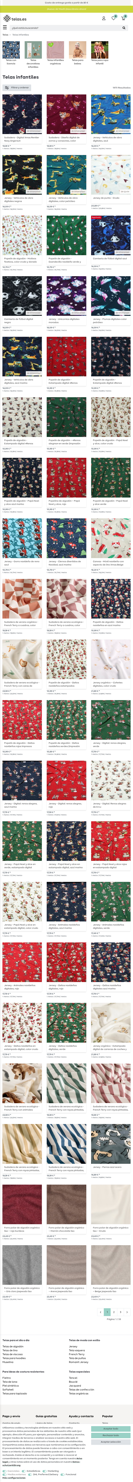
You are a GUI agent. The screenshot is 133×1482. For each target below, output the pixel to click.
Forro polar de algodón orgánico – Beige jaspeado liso (110, 1290)
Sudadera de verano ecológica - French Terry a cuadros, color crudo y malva (66, 624)
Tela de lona (9, 1382)
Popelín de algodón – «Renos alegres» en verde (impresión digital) (64, 442)
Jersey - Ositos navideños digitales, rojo (63, 987)
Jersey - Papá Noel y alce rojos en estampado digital (110, 866)
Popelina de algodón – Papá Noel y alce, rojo (64, 502)
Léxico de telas (44, 1423)
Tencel (73, 1378)
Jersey (73, 1346)
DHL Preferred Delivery (45, 1474)
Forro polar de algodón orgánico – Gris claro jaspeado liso (22, 1290)
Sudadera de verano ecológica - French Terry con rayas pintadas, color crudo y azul (66, 1169)
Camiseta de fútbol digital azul (110, 258)
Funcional (71, 1474)
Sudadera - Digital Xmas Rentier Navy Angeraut (21, 139)
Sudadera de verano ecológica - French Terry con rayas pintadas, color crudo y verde (66, 1108)
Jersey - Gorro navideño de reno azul (21, 563)
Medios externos (17, 1474)
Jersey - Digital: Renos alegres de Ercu (109, 805)
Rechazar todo (111, 1435)
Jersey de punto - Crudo (106, 198)
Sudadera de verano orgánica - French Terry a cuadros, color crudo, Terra (21, 624)
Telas (5, 35)
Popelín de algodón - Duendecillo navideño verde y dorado (65, 260)
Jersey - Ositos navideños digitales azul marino (107, 987)
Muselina (7, 1362)
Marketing (53, 1471)
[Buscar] (124, 28)
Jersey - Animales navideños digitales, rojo (19, 987)
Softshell (7, 1389)
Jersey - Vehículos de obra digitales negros (18, 199)
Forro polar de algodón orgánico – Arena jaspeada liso (66, 1290)
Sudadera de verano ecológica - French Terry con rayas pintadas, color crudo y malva (110, 1108)
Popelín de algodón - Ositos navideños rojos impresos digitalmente (19, 745)
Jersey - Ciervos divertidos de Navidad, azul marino (65, 563)
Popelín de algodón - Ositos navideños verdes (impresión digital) (64, 745)
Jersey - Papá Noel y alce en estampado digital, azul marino (66, 866)
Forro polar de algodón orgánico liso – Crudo (110, 1229)
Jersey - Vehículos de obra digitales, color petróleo (63, 199)
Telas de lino (10, 1350)
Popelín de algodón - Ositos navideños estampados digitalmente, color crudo (64, 684)
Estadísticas (33, 1471)
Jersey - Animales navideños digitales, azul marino (64, 926)
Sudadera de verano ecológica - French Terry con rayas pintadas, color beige (22, 1169)
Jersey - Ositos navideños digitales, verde (63, 1047)
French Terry (77, 1354)
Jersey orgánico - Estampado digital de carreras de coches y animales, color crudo (110, 1047)
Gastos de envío (11, 1423)
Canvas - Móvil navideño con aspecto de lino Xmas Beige (108, 563)
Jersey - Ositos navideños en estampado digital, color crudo (21, 1047)
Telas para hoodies (14, 1358)
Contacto (74, 1423)
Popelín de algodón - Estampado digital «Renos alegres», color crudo (18, 442)
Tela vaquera (77, 1350)
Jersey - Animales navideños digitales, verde (108, 926)
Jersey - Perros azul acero (107, 1167)
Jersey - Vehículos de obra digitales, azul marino (18, 381)
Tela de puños (77, 1358)
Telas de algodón (12, 1346)
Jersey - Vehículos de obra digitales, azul (107, 139)
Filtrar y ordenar (20, 87)
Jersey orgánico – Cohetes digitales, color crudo (107, 684)
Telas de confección (81, 1389)
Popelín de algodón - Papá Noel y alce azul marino (21, 502)
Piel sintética (10, 1385)
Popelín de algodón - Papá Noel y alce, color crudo (110, 442)
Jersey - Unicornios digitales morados (64, 321)
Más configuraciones (13, 1478)
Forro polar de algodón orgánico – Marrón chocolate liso (66, 1229)
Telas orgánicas (78, 1393)
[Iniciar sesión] (104, 18)
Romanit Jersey (78, 1362)
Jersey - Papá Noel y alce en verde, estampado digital (20, 866)
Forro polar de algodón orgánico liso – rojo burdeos (22, 1229)
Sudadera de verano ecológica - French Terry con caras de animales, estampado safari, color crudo (21, 684)
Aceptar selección (111, 1442)
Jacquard (75, 1385)
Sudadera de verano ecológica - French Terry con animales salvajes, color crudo (21, 1108)
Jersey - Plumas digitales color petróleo (110, 321)
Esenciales (13, 1471)
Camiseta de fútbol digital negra (18, 321)
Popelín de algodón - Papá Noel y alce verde (110, 502)
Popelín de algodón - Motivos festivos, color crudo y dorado (20, 260)
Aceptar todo (110, 1429)
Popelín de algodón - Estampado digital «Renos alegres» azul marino (107, 381)
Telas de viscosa (12, 1354)
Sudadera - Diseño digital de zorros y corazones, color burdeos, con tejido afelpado (64, 139)
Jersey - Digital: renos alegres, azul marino (20, 805)
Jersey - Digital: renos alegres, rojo (65, 805)
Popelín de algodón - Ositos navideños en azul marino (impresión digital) (108, 624)
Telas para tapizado (14, 1393)
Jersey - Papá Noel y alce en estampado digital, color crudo (21, 926)
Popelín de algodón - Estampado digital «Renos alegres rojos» (63, 381)
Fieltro (6, 1378)
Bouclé (73, 1382)
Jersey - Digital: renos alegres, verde (109, 745)
